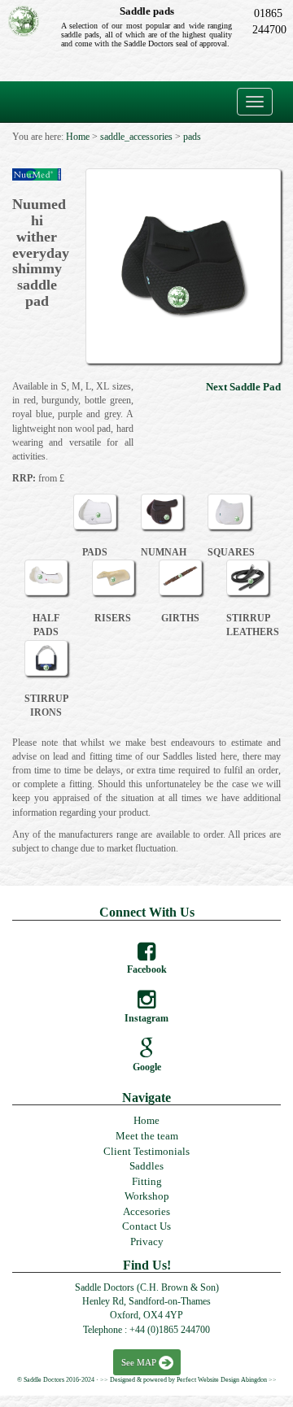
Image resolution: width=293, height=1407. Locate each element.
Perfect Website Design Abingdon (222, 1379)
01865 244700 (267, 21)
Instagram (146, 1018)
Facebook (147, 969)
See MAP (138, 1362)
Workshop (147, 1196)
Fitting (147, 1181)
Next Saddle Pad (243, 387)
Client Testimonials (146, 1151)
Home (146, 1120)
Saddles (146, 1166)
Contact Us (146, 1226)
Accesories (146, 1211)
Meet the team (147, 1136)
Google (147, 1067)
